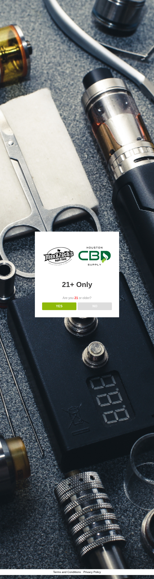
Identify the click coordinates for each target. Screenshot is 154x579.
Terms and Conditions (67, 572)
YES (59, 306)
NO (94, 306)
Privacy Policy (92, 572)
